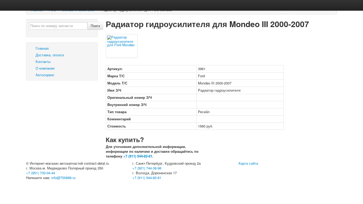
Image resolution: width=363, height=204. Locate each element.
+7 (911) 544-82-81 (137, 156)
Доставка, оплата (49, 54)
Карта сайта (248, 163)
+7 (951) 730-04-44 (40, 172)
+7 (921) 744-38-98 (146, 168)
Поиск (95, 25)
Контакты (42, 61)
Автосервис (44, 74)
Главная (42, 48)
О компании (44, 68)
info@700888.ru (63, 177)
